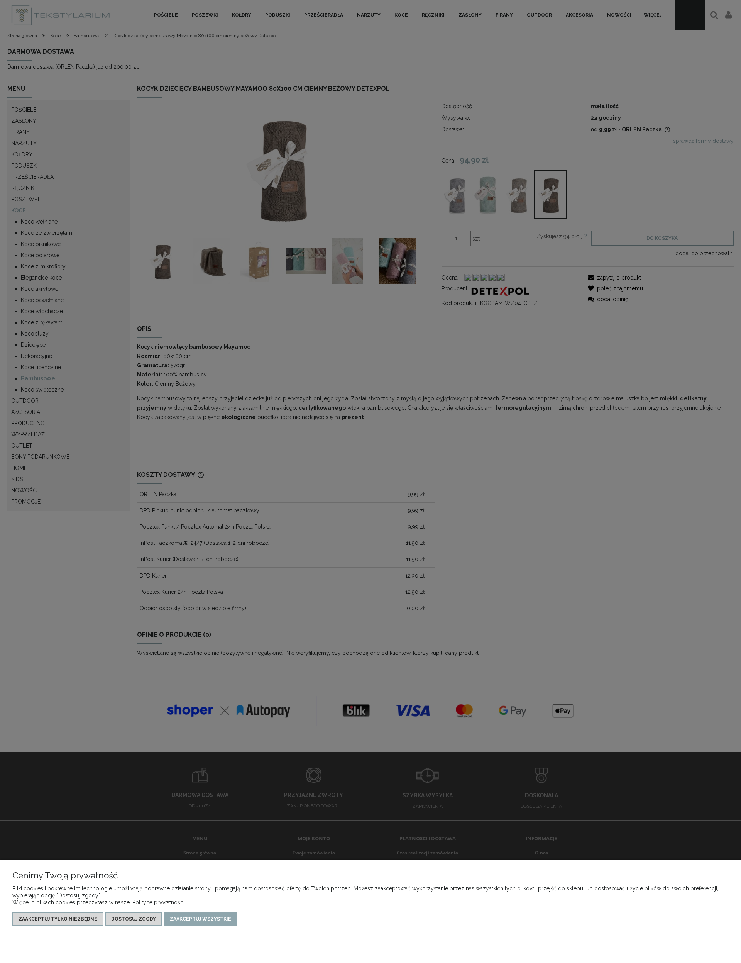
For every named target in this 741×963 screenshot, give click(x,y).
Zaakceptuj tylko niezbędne (58, 919)
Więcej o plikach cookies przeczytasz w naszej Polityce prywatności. (99, 902)
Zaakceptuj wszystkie (200, 919)
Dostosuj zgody (133, 919)
